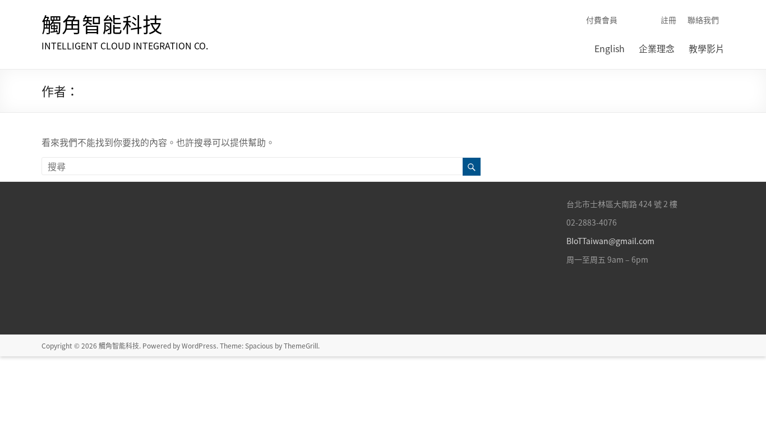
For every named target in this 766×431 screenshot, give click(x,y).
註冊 (668, 19)
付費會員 (601, 19)
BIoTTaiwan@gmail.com (610, 240)
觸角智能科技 (102, 24)
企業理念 (657, 48)
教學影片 (707, 48)
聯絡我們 (703, 19)
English (609, 48)
